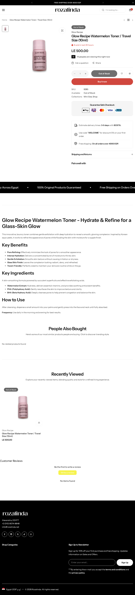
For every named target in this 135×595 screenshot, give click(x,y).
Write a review (67, 472)
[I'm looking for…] (103, 10)
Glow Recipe (77, 32)
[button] (32, 3)
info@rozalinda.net (10, 527)
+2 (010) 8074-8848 (11, 523)
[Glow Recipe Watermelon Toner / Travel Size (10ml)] (22, 406)
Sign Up (124, 562)
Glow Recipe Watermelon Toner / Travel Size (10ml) (21, 434)
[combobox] (113, 10)
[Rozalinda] (67, 10)
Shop (95, 96)
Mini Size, (88, 96)
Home (4, 20)
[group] (39, 54)
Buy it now (102, 81)
